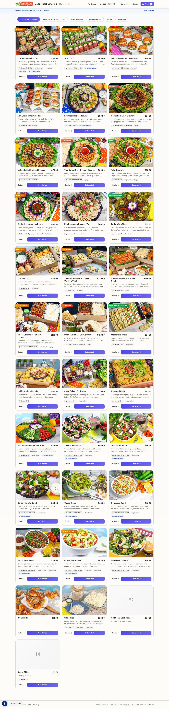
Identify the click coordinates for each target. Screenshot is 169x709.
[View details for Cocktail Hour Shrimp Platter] (38, 206)
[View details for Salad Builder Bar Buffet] (84, 373)
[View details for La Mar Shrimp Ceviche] (38, 373)
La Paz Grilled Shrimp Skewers (31, 170)
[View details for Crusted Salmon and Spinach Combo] (131, 260)
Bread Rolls (23, 618)
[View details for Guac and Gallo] (131, 373)
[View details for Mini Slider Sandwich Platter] (38, 98)
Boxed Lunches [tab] (77, 19)
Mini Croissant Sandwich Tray (124, 58)
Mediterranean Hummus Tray (77, 224)
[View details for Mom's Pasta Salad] (84, 543)
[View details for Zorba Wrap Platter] (131, 206)
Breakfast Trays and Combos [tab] (54, 19)
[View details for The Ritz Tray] (38, 260)
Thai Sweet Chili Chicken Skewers (79, 170)
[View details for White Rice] (84, 600)
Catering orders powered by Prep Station (137, 705)
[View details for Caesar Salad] (84, 485)
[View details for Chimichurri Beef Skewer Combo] (84, 317)
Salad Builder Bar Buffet (75, 391)
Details (20, 77)
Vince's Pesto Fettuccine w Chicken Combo (76, 279)
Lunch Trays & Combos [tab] (28, 19)
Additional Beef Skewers (122, 618)
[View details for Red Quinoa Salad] (38, 543)
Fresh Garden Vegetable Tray (31, 445)
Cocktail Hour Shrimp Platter (30, 224)
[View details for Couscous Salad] (131, 485)
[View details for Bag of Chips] (38, 654)
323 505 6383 (102, 705)
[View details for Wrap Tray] (84, 40)
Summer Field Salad (73, 445)
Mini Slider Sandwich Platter (30, 116)
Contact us (114, 705)
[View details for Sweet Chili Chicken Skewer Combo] (38, 317)
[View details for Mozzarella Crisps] (131, 317)
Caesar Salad (70, 503)
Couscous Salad (118, 503)
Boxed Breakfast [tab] (95, 19)
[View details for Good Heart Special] (131, 543)
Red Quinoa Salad (26, 560)
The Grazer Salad (119, 445)
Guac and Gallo (118, 391)
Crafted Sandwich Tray (28, 58)
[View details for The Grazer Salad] (131, 428)
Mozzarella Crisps (119, 335)
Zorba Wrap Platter (119, 224)
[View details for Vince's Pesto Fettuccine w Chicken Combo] (84, 260)
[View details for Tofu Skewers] (131, 152)
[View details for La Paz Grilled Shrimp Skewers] (38, 152)
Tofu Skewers (117, 170)
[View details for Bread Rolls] (38, 600)
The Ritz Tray (24, 278)
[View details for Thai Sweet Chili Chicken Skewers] (84, 152)
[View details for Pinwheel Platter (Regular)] (84, 98)
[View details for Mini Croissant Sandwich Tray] (131, 40)
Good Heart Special (120, 560)
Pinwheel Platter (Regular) (76, 116)
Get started (149, 10)
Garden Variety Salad (27, 503)
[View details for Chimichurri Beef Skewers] (131, 98)
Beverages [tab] (122, 19)
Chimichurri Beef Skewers (123, 116)
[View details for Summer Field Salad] (84, 428)
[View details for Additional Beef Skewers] (131, 600)
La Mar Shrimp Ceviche (28, 391)
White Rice (69, 618)
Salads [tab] (109, 19)
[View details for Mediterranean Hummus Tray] (84, 206)
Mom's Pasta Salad (72, 560)
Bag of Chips (23, 672)
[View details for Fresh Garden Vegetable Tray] (38, 428)
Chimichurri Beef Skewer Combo (79, 335)
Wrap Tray (69, 58)
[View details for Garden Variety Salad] (38, 485)
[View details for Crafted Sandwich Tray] (38, 40)
